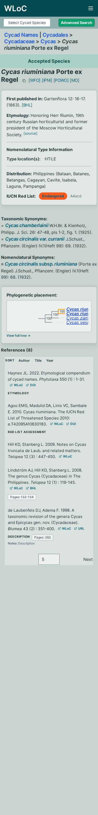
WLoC (18, 385)
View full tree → (18, 335)
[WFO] (34, 80)
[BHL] (27, 105)
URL (81, 528)
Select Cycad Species (27, 22)
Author (24, 360)
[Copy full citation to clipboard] (24, 81)
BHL (33, 488)
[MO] (74, 80)
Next (88, 559)
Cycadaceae (19, 41)
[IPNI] (47, 80)
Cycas (48, 41)
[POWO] (61, 80)
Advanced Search (76, 22)
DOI (33, 385)
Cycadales (55, 35)
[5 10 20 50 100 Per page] (49, 559)
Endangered (53, 196)
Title (38, 360)
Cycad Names (21, 35)
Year (49, 360)
